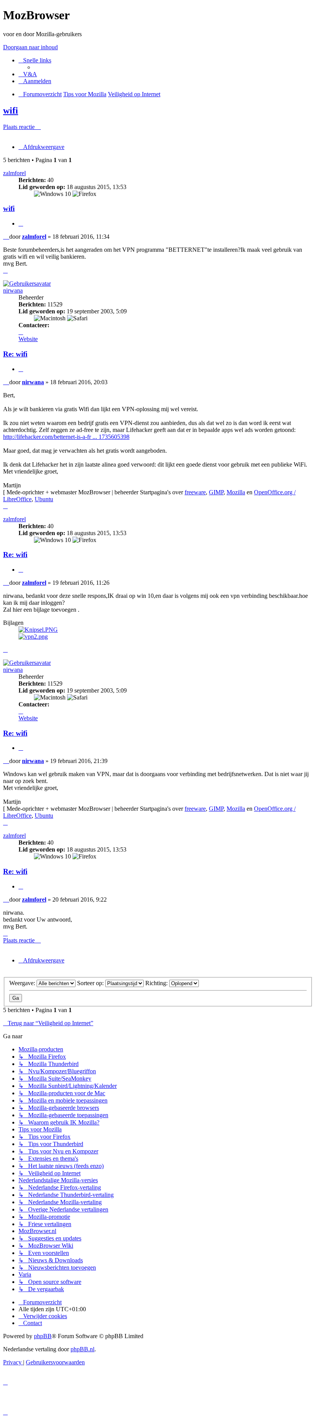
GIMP (216, 492)
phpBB (43, 1336)
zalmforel (14, 173)
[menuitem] (27, 74)
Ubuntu (44, 499)
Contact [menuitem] (32, 1323)
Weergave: (23, 983)
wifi (10, 110)
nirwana (13, 290)
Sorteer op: (91, 983)
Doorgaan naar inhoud (30, 47)
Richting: (157, 983)
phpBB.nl (82, 1349)
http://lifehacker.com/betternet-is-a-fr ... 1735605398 (66, 436)
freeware (195, 492)
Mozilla (236, 492)
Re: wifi (15, 354)
